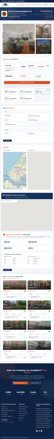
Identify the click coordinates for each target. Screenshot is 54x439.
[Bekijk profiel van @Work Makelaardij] (4, 14)
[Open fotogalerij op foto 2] (43, 31)
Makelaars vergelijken (23, 406)
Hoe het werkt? (38, 4)
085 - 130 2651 (4, 412)
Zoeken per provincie (23, 413)
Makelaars (22, 4)
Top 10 (32, 4)
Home (17, 4)
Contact (51, 4)
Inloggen (5, 419)
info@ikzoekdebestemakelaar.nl (8, 410)
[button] (19, 39)
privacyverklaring (17, 437)
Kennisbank (45, 4)
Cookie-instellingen (24, 437)
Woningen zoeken (23, 411)
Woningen (28, 4)
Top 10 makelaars (22, 408)
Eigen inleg (38, 63)
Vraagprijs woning (8, 63)
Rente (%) (22, 63)
